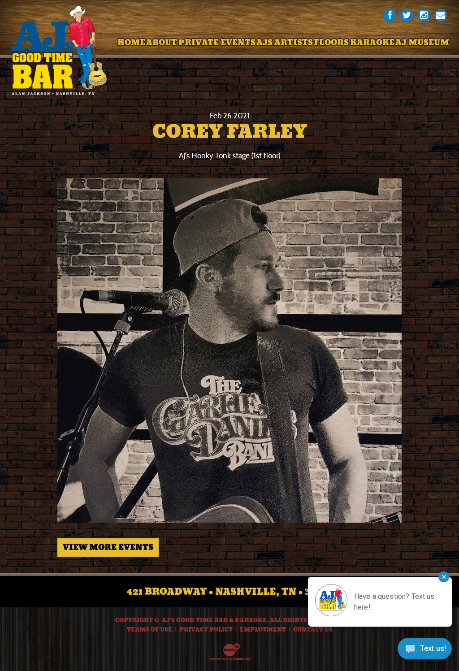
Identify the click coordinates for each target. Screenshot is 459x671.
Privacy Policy (206, 629)
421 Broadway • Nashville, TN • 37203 (230, 591)
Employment (263, 629)
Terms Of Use (149, 629)
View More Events (108, 547)
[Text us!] (424, 651)
